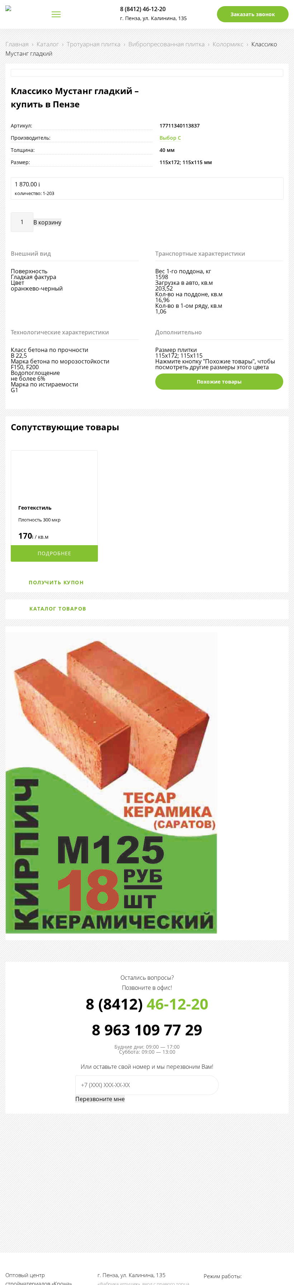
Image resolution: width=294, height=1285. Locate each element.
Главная (17, 44)
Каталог (48, 44)
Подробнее (54, 553)
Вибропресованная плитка (166, 44)
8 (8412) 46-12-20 (143, 9)
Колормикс (228, 44)
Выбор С (170, 137)
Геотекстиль (35, 507)
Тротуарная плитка (93, 44)
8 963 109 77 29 (147, 1029)
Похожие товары (219, 381)
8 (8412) (147, 1003)
